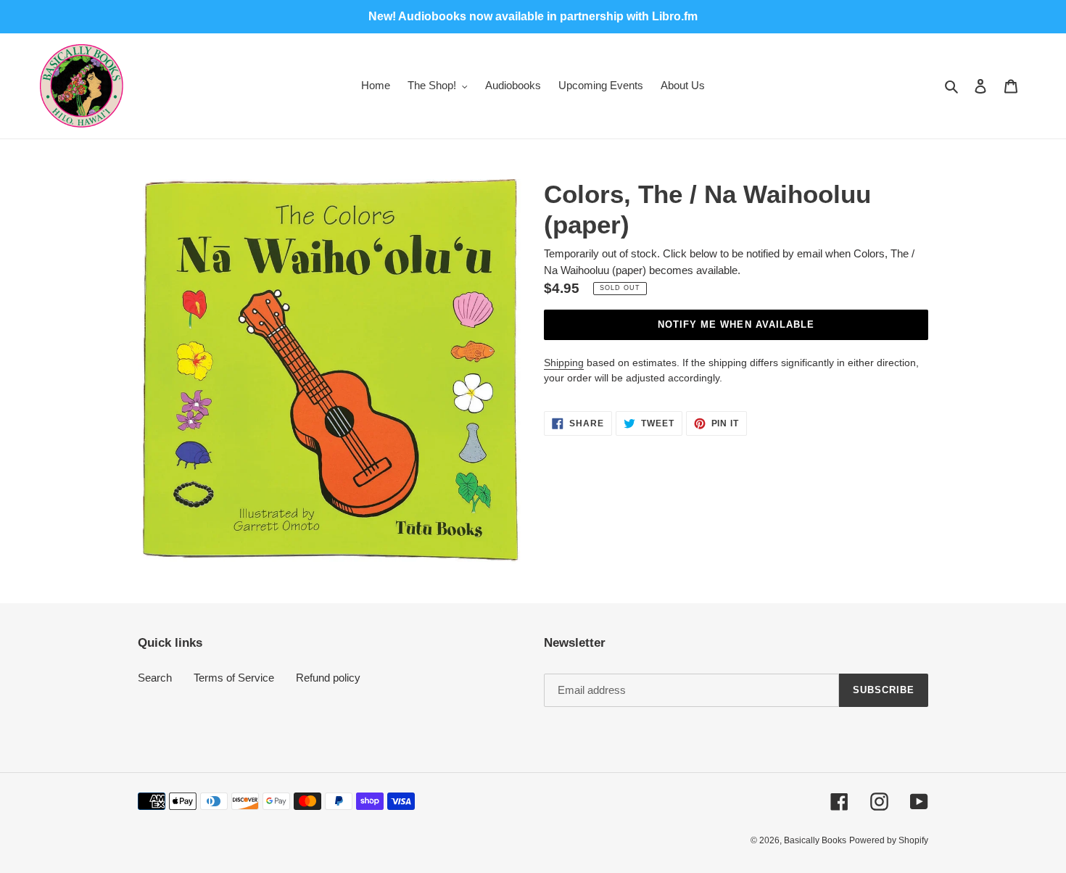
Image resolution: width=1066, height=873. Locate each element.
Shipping (564, 362)
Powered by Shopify (888, 840)
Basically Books (815, 840)
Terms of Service (234, 677)
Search (155, 677)
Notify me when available (736, 324)
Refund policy (328, 677)
